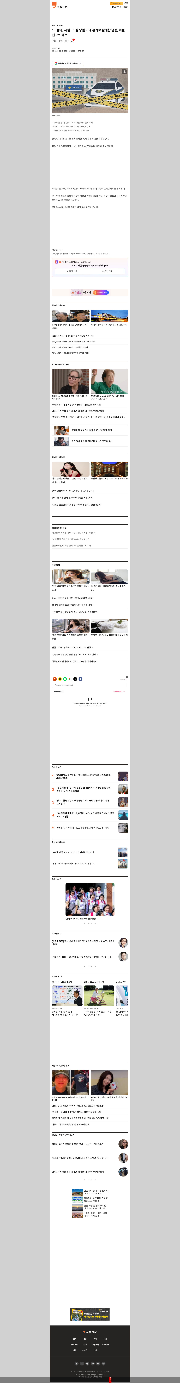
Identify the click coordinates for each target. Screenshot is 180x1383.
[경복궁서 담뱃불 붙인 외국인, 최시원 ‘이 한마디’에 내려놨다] (123, 1172)
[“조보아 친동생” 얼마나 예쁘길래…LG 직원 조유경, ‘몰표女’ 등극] (123, 1158)
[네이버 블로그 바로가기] (104, 1364)
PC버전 (106, 1371)
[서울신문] (59, 5)
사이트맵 (99, 1371)
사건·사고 (60, 25)
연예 (95, 1350)
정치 (74, 1339)
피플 (74, 1350)
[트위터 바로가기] (82, 1364)
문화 (85, 1344)
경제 (95, 1339)
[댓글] (72, 40)
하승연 (54, 48)
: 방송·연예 (59, 1065)
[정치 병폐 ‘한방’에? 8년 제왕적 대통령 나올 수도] (123, 943)
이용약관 (79, 1371)
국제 (105, 1339)
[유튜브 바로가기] (87, 1364)
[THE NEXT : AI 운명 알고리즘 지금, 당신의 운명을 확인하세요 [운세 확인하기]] (90, 292)
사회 (53, 25)
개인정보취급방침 (89, 1371)
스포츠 (84, 1350)
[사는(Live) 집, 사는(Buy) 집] (123, 956)
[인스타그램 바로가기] (93, 1364)
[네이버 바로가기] (98, 1364)
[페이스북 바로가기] (77, 1364)
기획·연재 (55, 976)
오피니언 (55, 933)
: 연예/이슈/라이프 (62, 1135)
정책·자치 (74, 1344)
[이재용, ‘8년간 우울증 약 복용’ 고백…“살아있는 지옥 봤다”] (123, 1144)
